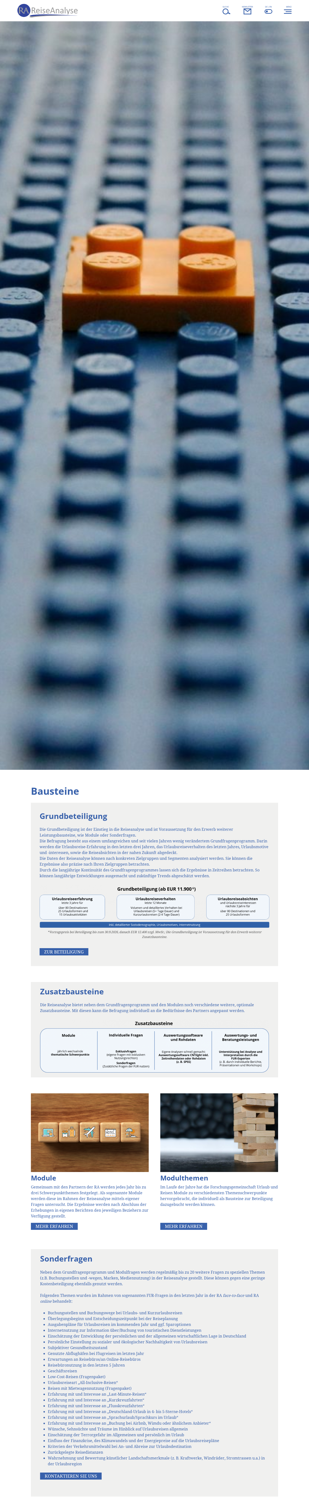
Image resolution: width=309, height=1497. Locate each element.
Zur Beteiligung (64, 952)
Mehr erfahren (54, 1226)
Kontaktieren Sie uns (71, 1476)
